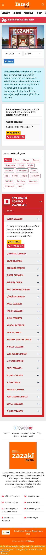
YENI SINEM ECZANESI (17, 396)
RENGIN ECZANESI (15, 389)
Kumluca (21, 181)
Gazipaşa (9, 170)
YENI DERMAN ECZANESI (18, 289)
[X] (21, 428)
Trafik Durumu (33, 502)
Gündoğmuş (22, 170)
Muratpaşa (9, 186)
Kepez (24, 176)
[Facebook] (16, 428)
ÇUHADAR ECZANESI (16, 253)
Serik (20, 186)
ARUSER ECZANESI (15, 346)
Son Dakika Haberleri (8, 519)
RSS (7, 532)
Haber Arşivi (32, 517)
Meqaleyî (28, 12)
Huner (39, 12)
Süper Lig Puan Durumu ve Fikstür (10, 510)
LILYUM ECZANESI (15, 361)
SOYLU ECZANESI (15, 404)
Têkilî (30, 436)
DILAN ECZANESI (14, 261)
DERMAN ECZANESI (16, 268)
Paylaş (10, 61)
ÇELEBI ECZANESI (15, 219)
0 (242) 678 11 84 (17, 137)
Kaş (6, 176)
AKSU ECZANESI (14, 318)
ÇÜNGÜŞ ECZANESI (16, 296)
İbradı (33, 170)
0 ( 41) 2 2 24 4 (17, 246)
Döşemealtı (10, 165)
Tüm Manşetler (33, 508)
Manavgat (33, 181)
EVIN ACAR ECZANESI (17, 354)
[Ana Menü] (3, 4)
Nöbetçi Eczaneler (12, 496)
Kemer (15, 176)
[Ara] (43, 4)
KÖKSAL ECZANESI (16, 325)
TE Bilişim (30, 541)
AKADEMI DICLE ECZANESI (19, 339)
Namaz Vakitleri (11, 502)
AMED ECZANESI (14, 303)
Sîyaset (16, 436)
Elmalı (21, 165)
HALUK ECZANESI (15, 311)
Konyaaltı (35, 176)
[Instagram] (25, 428)
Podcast (17, 12)
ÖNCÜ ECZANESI (14, 368)
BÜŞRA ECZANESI (15, 375)
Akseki (8, 160)
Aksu (17, 160)
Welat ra (6, 12)
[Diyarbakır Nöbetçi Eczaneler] (41, 201)
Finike (30, 165)
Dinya (39, 433)
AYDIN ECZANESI (14, 282)
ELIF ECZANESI (13, 382)
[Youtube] (30, 428)
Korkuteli (9, 181)
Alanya (26, 160)
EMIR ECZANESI (14, 332)
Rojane (24, 436)
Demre (36, 160)
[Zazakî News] (22, 5)
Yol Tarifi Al (14, 133)
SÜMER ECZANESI (15, 275)
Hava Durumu (33, 496)
